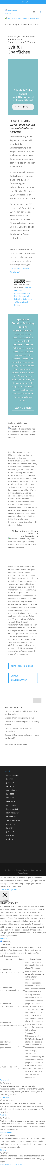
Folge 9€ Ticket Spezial (20, 120)
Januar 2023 (11, 786)
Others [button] (3, 1150)
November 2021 (12, 813)
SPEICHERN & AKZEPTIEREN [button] (11, 1164)
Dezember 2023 (12, 775)
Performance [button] (5, 1097)
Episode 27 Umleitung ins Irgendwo (19, 718)
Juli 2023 (9, 779)
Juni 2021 (10, 831)
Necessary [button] (4, 938)
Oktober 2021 (11, 816)
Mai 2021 (10, 835)
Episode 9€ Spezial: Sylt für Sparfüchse (22, 24)
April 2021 (10, 839)
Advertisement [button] (6, 1132)
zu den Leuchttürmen (19, 677)
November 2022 (12, 790)
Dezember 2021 (12, 809)
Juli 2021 (9, 828)
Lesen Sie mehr (23, 407)
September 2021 (13, 820)
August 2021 (11, 824)
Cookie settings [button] (7, 889)
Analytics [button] (3, 1115)
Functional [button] (4, 1080)
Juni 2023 (10, 782)
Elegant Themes (22, 870)
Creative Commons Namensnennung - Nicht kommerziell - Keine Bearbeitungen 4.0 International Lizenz (23, 296)
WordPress (23, 873)
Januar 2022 (11, 805)
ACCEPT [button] (17, 889)
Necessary (7, 941)
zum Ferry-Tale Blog (22, 665)
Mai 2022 (10, 797)
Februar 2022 (11, 801)
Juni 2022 (10, 794)
